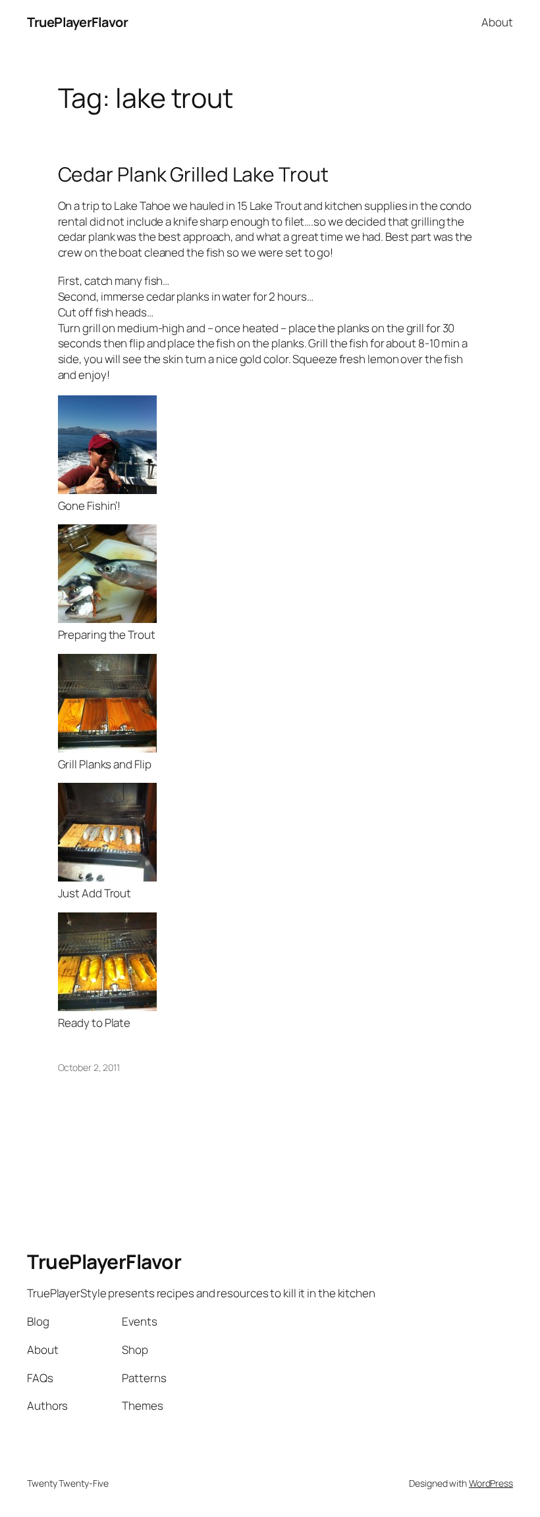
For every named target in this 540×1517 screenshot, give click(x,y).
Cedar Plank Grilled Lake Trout (193, 174)
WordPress (491, 1483)
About (497, 22)
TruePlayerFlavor (77, 22)
